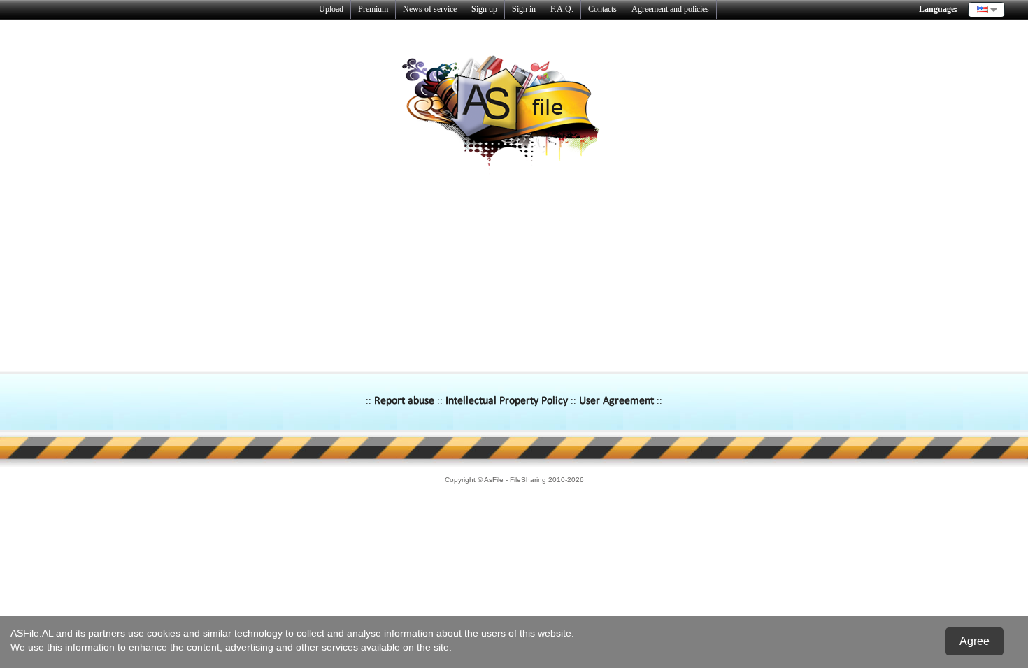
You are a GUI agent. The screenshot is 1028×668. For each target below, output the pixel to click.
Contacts (602, 9)
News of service (430, 9)
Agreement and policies (670, 9)
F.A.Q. (561, 9)
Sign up (484, 9)
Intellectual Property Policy (506, 401)
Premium (373, 9)
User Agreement (616, 401)
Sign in (524, 9)
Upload (331, 9)
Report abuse (404, 401)
